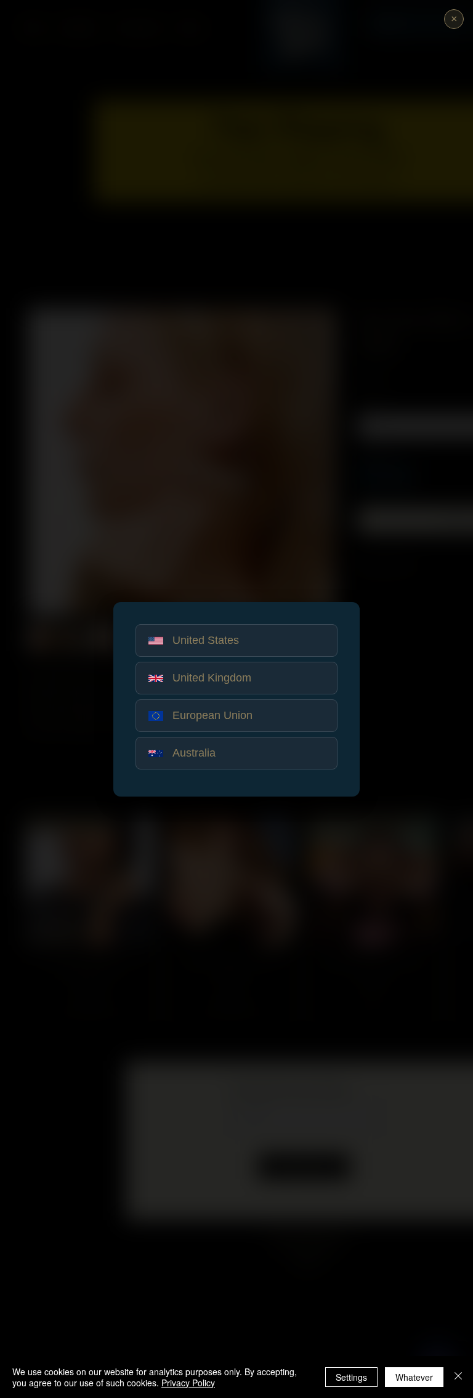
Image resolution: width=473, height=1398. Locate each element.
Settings (351, 1377)
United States (205, 640)
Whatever (414, 1377)
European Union (212, 715)
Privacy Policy (188, 1382)
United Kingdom (211, 678)
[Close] (458, 1377)
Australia (194, 753)
